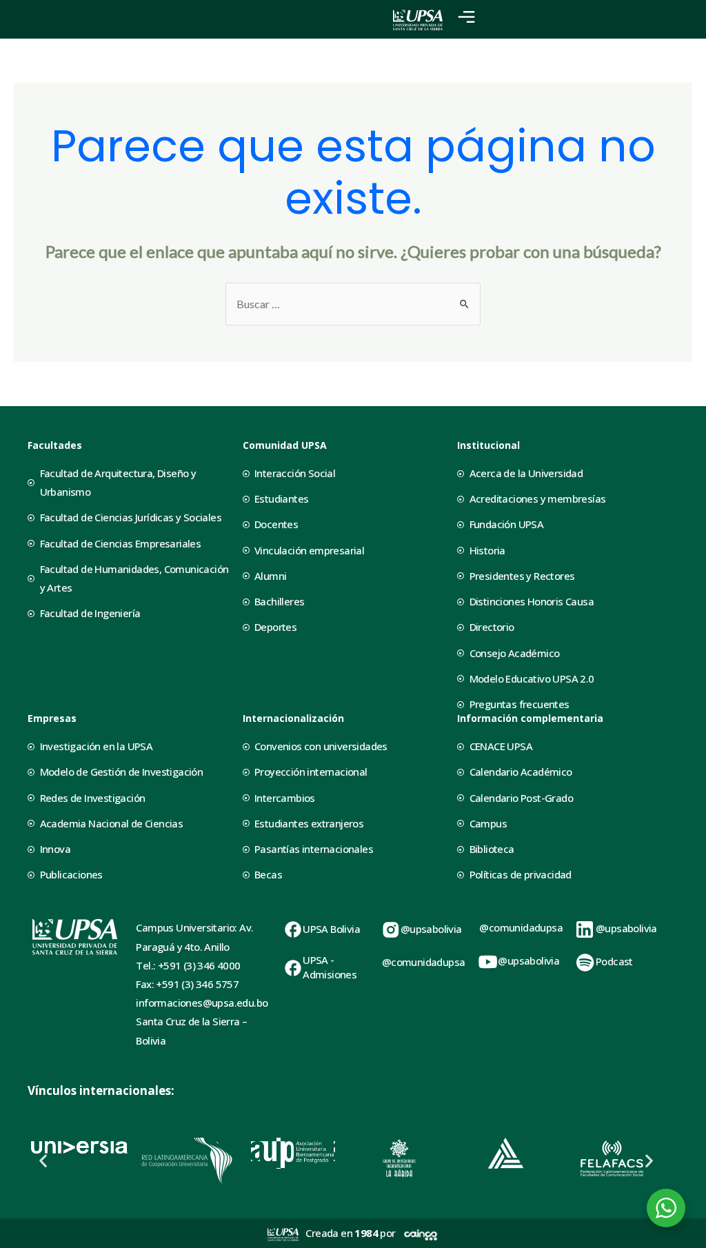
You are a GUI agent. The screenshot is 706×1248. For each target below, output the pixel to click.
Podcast (614, 961)
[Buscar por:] (353, 303)
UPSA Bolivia (331, 929)
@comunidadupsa (423, 962)
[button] (43, 1160)
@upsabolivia (431, 929)
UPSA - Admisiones (329, 967)
